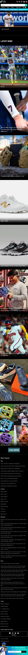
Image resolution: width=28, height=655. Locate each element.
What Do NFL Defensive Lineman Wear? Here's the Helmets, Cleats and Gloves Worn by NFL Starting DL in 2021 (13, 584)
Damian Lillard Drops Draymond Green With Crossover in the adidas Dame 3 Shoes (13, 528)
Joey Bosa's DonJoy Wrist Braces (8, 483)
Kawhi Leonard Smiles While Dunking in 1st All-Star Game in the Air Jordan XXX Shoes (14, 524)
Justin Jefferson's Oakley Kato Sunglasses (10, 463)
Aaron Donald (4, 491)
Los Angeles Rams (5, 609)
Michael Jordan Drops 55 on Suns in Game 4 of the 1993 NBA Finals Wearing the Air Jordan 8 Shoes (13, 552)
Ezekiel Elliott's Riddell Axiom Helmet (9, 486)
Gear (8, 7)
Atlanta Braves (4, 621)
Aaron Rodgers (4, 496)
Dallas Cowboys (4, 613)
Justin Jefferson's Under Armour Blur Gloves (11, 473)
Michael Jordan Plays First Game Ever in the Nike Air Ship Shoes (13, 520)
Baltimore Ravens (4, 626)
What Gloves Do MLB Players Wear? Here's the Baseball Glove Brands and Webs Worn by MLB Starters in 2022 (13, 567)
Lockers (3, 7)
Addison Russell (4, 501)
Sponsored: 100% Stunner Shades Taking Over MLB (12, 598)
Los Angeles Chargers (6, 618)
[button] (24, 1)
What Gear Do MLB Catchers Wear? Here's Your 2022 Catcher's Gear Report (12, 579)
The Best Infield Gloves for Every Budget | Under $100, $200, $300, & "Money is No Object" (14, 588)
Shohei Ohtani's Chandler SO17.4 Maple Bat (10, 468)
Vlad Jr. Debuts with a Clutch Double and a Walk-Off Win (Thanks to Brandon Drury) (13, 536)
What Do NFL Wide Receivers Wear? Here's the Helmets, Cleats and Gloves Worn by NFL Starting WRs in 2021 (13, 595)
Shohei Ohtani (14, 9)
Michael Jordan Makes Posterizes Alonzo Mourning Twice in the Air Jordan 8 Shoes (14, 556)
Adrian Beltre (3, 504)
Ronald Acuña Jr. (5, 9)
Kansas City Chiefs (5, 616)
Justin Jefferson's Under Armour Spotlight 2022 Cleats (13, 466)
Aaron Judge (3, 494)
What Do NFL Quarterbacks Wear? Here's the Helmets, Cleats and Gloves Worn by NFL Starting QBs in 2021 (13, 575)
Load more (14, 450)
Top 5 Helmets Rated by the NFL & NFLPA (10, 563)
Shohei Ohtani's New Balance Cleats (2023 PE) (11, 476)
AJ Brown (3, 509)
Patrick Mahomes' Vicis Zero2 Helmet (9, 481)
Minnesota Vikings (5, 604)
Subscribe (18, 7)
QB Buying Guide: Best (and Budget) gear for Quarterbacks (14, 591)
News (12, 7)
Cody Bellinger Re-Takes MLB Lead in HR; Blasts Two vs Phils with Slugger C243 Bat (13, 540)
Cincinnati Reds (4, 611)
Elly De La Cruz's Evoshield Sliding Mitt (9, 478)
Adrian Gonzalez (4, 506)
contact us (19, 653)
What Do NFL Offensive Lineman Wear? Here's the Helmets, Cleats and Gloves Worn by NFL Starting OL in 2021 (14, 571)
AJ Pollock (3, 511)
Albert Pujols (3, 514)
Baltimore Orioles (4, 623)
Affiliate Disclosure (5, 641)
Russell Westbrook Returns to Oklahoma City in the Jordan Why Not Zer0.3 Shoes (14, 532)
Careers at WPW (4, 638)
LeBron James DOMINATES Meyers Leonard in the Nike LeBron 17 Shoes (13, 548)
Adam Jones (3, 499)
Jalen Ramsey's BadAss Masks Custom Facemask (12, 471)
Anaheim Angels (4, 606)
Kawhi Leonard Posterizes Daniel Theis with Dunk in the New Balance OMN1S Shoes (13, 544)
